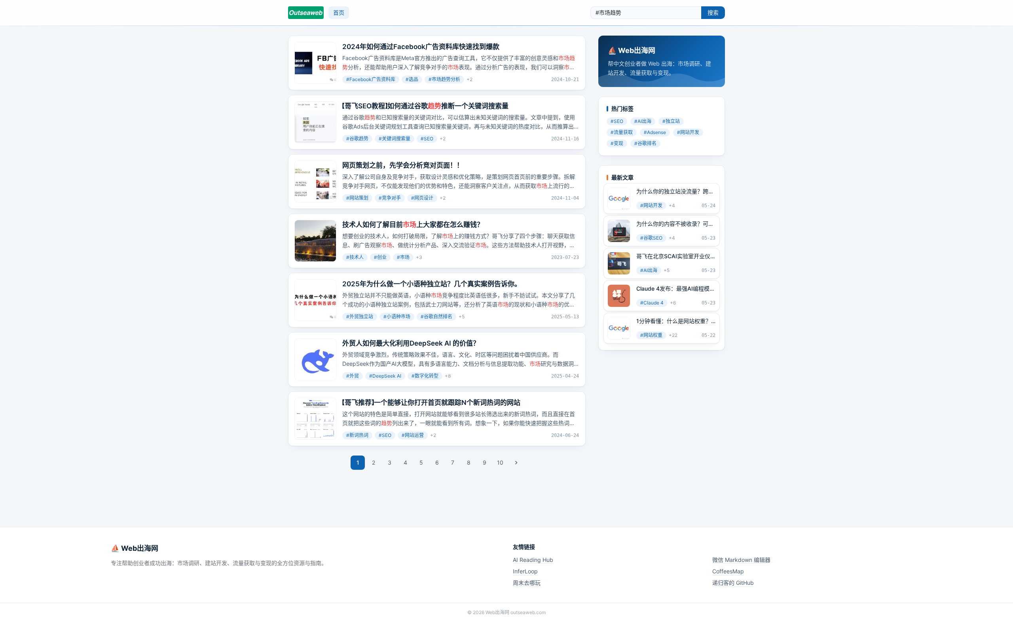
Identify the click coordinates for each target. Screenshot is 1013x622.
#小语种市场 (396, 317)
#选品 (412, 79)
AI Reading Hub (533, 559)
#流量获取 (622, 132)
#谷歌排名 (645, 143)
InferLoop (525, 571)
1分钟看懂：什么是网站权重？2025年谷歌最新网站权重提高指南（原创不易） (673, 321)
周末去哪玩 (527, 582)
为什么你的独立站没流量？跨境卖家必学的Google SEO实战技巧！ (675, 191)
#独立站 (671, 121)
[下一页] (516, 463)
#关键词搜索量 (394, 139)
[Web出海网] (306, 12)
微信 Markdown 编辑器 (741, 559)
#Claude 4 (652, 303)
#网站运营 (413, 435)
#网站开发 (688, 132)
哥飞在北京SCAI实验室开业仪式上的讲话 (673, 256)
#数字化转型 (425, 376)
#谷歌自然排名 (436, 317)
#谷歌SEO (651, 238)
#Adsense (655, 132)
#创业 (380, 257)
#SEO (427, 139)
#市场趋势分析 (444, 79)
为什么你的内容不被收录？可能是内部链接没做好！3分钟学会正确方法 (675, 223)
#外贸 (352, 376)
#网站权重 (651, 335)
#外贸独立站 (359, 317)
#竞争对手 (390, 198)
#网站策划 (357, 198)
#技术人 (355, 257)
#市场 (403, 257)
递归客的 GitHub (733, 582)
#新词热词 (357, 435)
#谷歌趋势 (357, 139)
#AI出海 (642, 121)
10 (500, 462)
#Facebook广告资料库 (370, 79)
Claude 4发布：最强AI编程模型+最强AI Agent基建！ (675, 288)
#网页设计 (422, 198)
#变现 (617, 143)
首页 (338, 12)
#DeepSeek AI (385, 376)
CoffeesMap (728, 571)
